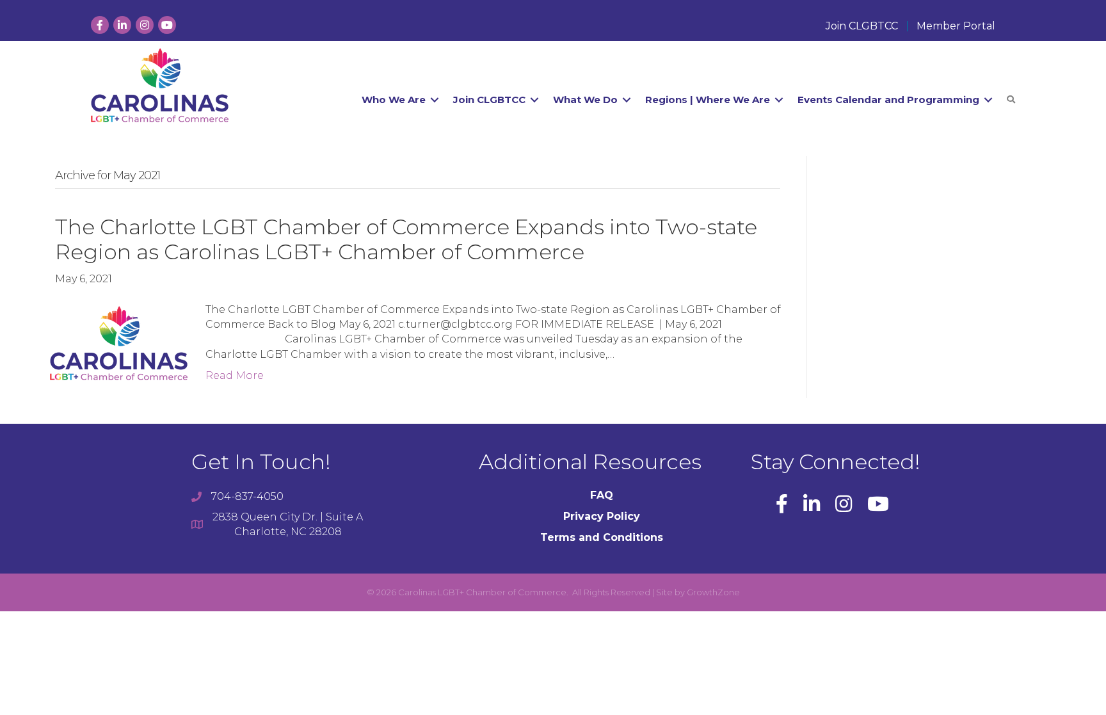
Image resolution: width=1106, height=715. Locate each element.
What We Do (585, 99)
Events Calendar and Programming (888, 99)
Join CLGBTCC (862, 26)
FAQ (601, 495)
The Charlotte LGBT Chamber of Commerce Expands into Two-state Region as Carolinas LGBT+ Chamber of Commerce (406, 239)
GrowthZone (713, 592)
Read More (234, 375)
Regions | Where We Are (707, 99)
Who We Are (394, 99)
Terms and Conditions (601, 537)
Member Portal (956, 26)
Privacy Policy (601, 516)
